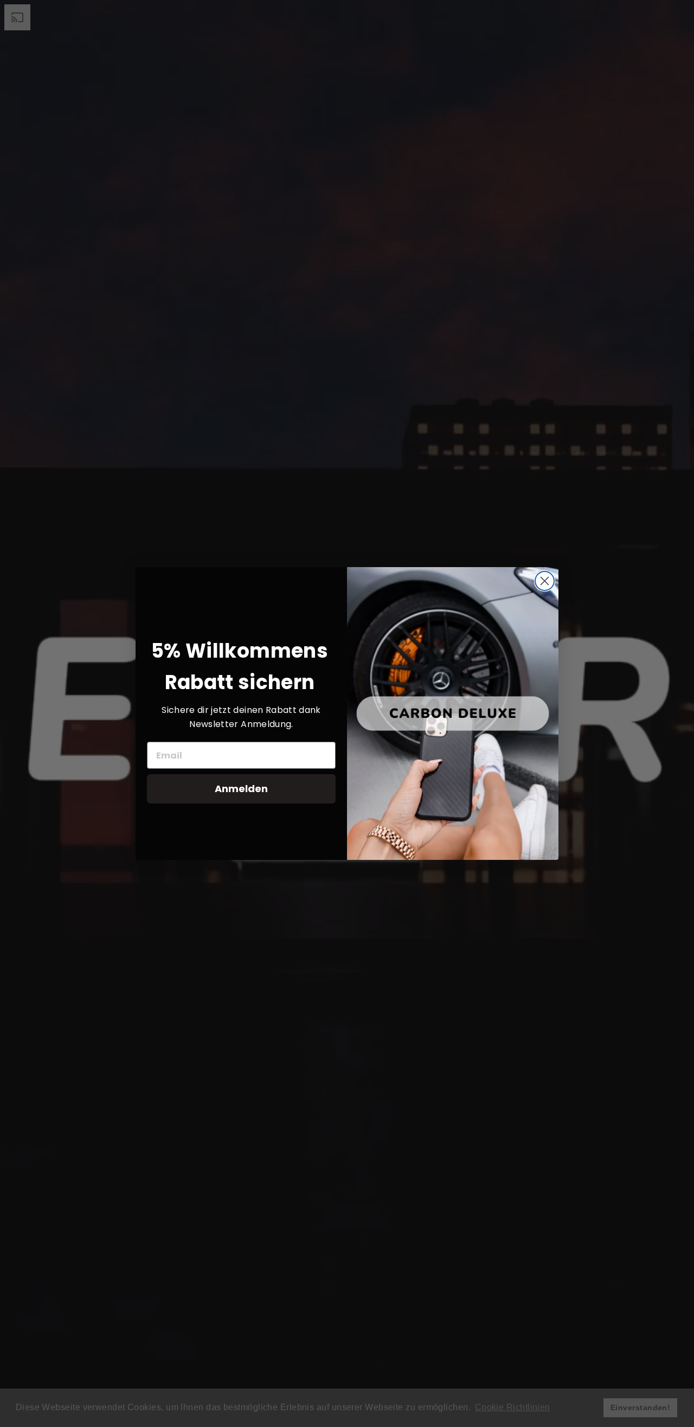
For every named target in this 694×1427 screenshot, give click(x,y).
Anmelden (241, 788)
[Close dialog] (544, 580)
